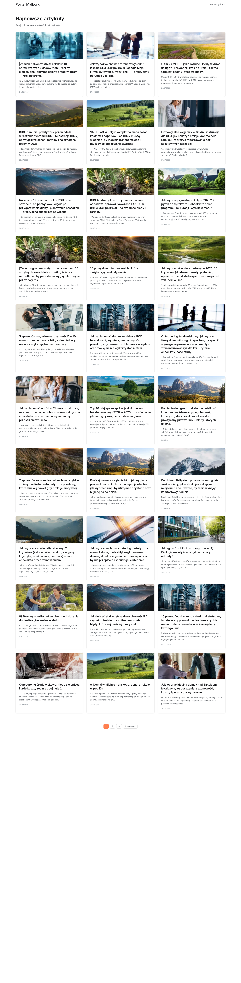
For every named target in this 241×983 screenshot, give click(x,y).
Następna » (130, 726)
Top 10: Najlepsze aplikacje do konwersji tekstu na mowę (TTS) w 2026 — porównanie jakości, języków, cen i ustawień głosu (120, 412)
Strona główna (217, 4)
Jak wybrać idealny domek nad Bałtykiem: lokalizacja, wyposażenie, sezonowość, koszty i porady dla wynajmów (189, 688)
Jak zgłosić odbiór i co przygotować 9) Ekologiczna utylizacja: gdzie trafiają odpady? (187, 552)
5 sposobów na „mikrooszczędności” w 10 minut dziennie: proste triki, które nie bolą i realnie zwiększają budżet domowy (47, 340)
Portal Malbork (28, 4)
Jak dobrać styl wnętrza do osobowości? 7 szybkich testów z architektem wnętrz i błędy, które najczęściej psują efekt (119, 620)
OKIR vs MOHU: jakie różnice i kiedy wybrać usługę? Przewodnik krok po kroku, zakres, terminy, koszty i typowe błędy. (190, 67)
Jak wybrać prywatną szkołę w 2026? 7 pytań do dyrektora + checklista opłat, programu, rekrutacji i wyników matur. (187, 204)
